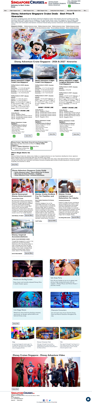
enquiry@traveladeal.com (18, 398)
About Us (13, 400)
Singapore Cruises (17, 26)
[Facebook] (44, 400)
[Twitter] (50, 400)
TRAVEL (18, 394)
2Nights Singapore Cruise (30, 26)
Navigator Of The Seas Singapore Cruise (39, 27)
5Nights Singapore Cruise (72, 26)
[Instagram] (47, 400)
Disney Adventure (54, 5)
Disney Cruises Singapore (72, 27)
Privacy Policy (19, 400)
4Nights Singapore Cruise (58, 26)
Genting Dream (53, 1)
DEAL (22, 394)
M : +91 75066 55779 (72, 2)
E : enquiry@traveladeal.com (74, 3)
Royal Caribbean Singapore (57, 3)
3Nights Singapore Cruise (44, 26)
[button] (28, 135)
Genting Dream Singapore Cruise (20, 27)
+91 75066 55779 (16, 397)
